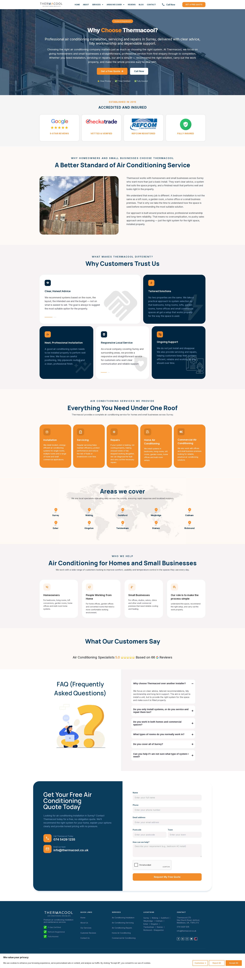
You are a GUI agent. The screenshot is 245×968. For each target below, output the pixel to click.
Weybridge (156, 515)
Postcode (137, 830)
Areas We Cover (114, 4)
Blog (141, 4)
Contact (151, 4)
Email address (139, 817)
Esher (55, 528)
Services (96, 4)
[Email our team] (47, 849)
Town (170, 830)
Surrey (55, 515)
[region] (122, 961)
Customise (199, 963)
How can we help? (141, 842)
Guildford (122, 515)
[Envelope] (191, 938)
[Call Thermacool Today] (47, 838)
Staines (156, 528)
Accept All (233, 963)
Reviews (132, 4)
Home (77, 4)
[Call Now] (163, 4)
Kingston (89, 528)
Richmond (189, 528)
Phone (135, 805)
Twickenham (122, 528)
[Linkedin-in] (182, 938)
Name (135, 793)
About (86, 4)
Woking (89, 515)
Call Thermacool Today (63, 836)
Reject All (217, 963)
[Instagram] (187, 938)
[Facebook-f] (178, 938)
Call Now (170, 4)
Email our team (59, 847)
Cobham (189, 515)
